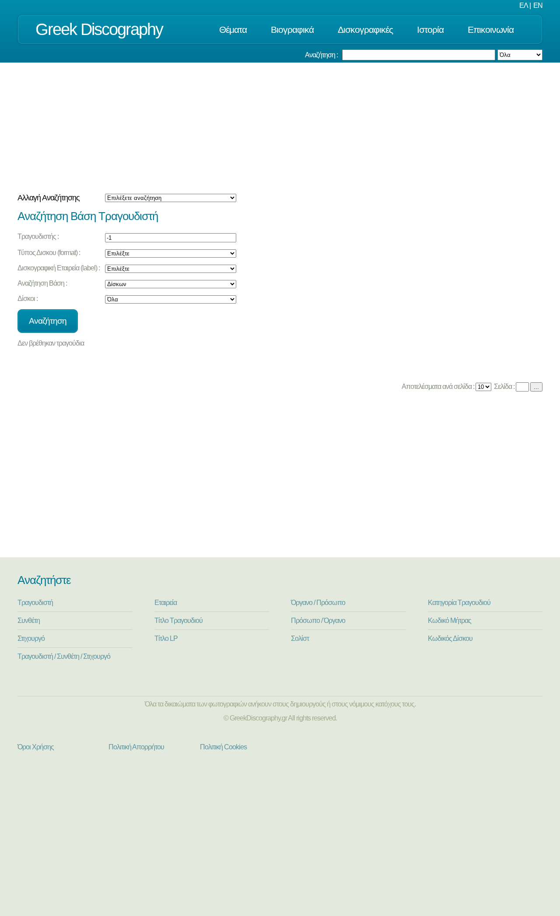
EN (537, 5)
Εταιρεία (165, 602)
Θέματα (233, 29)
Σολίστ (300, 638)
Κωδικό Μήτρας (449, 620)
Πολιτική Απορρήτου (136, 747)
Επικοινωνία (491, 29)
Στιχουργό (31, 638)
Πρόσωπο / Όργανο (318, 620)
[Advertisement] (280, 128)
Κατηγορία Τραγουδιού (459, 602)
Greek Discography (99, 29)
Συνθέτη (29, 620)
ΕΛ (523, 5)
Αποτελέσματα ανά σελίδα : (437, 386)
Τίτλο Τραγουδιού (178, 620)
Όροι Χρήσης (36, 747)
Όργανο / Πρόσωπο (318, 602)
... (536, 387)
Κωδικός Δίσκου (450, 638)
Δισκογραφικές (365, 29)
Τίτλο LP (166, 638)
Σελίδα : (503, 386)
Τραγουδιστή (35, 602)
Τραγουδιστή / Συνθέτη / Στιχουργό (64, 656)
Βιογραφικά (292, 29)
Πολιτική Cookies (223, 747)
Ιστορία (430, 29)
